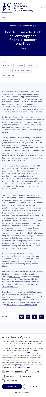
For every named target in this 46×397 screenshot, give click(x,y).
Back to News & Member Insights (23, 26)
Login (43, 7)
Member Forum (8, 75)
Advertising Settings (15, 365)
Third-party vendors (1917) (21, 353)
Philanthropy (32, 65)
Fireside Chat (8, 65)
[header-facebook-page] (34, 317)
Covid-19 (6, 70)
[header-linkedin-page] (28, 317)
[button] (23, 392)
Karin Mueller (14, 277)
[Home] (17, 7)
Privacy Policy (27, 367)
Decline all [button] (33, 386)
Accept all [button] (11, 386)
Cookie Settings (17, 367)
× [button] (43, 336)
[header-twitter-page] (21, 317)
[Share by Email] (41, 317)
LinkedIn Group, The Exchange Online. (21, 305)
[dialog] (23, 365)
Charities (20, 65)
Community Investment (22, 70)
